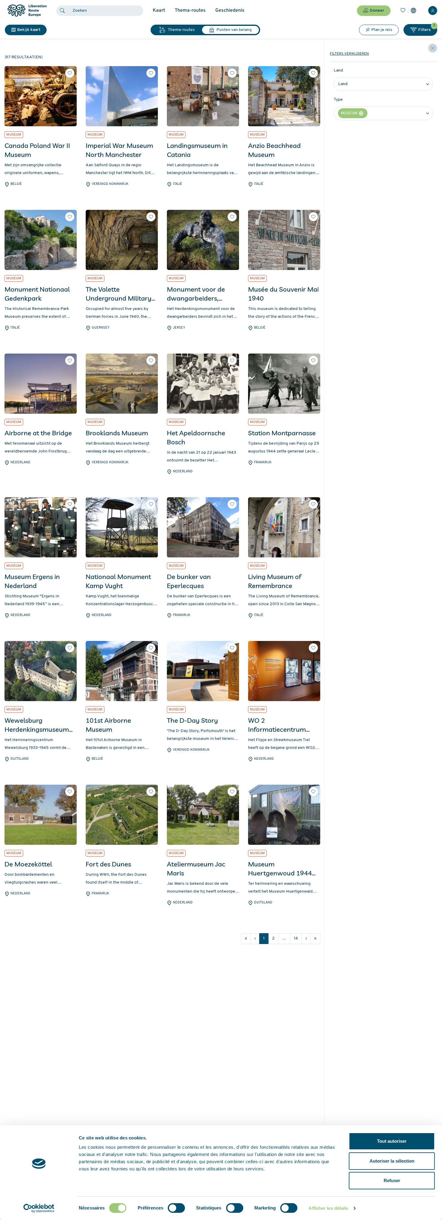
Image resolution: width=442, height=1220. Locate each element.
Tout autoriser (392, 1141)
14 (296, 938)
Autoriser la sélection (392, 1160)
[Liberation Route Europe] (27, 10)
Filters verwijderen (349, 54)
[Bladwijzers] (403, 10)
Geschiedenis (229, 11)
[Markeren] (69, 73)
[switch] (176, 1208)
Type (338, 99)
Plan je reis (381, 30)
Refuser (392, 1180)
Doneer (377, 10)
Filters (426, 28)
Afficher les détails (328, 1208)
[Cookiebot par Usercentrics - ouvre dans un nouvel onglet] (39, 1208)
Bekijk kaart (28, 30)
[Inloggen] (432, 10)
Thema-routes (190, 11)
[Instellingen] (413, 10)
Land (338, 70)
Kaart (159, 11)
